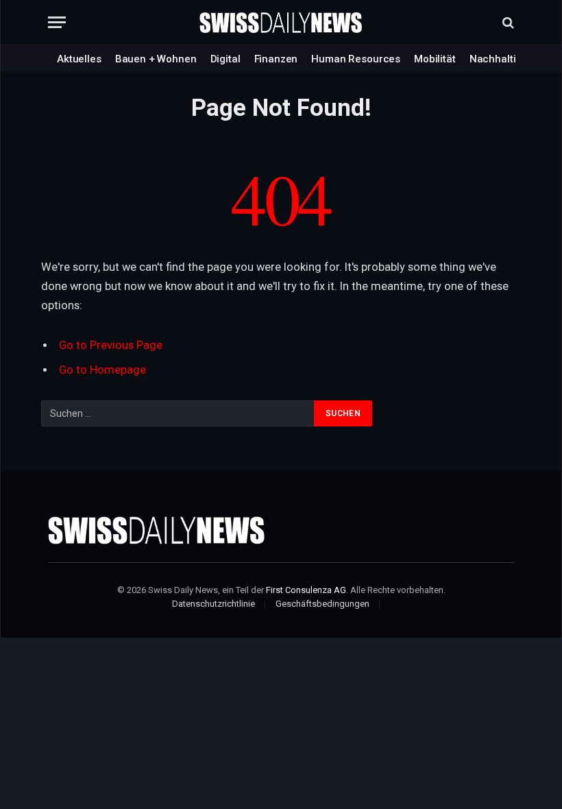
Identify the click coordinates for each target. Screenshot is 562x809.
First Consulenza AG (306, 590)
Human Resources (355, 59)
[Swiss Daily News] (281, 22)
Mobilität (435, 59)
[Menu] (57, 22)
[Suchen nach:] (178, 413)
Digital (225, 59)
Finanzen (276, 59)
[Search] (507, 22)
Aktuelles (79, 59)
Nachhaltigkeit (504, 59)
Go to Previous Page (110, 345)
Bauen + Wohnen (156, 59)
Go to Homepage (102, 369)
